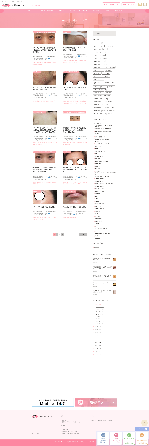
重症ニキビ (103, 113)
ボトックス (97, 166)
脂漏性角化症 (97, 110)
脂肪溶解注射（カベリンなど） (101, 161)
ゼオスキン (76, 60)
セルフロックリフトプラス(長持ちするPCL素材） (104, 83)
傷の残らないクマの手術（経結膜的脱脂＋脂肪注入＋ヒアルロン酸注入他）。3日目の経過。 (74, 130)
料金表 (107, 10)
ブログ (96, 231)
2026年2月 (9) (100, 321)
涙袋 (96, 196)
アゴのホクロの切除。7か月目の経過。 (75, 207)
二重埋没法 (97, 211)
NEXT (83, 234)
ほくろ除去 (96, 10)
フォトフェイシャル (69, 62)
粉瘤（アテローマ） (99, 206)
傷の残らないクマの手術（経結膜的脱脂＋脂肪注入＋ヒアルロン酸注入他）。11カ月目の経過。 (44, 169)
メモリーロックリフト (81, 103)
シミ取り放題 (105, 73)
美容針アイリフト (99, 146)
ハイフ (75, 103)
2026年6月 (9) (100, 311)
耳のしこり (97, 158)
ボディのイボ (36, 144)
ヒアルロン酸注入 (99, 156)
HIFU (68, 100)
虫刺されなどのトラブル (100, 151)
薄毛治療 (96, 113)
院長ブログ (118, 10)
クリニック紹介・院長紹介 (45, 10)
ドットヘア (111, 86)
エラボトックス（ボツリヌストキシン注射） (104, 183)
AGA (95, 43)
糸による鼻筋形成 (98, 104)
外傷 (96, 153)
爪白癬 (96, 213)
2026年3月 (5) (100, 319)
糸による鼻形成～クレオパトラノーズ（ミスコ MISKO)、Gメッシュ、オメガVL (105, 138)
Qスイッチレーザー (70, 60)
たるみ (68, 103)
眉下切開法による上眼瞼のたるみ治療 (103, 131)
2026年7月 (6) (100, 309)
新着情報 (96, 247)
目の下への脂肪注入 (52, 182)
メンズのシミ (76, 62)
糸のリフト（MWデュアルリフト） (70, 71)
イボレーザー (106, 52)
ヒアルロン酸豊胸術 (99, 178)
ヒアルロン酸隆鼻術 (99, 208)
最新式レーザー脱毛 (99, 191)
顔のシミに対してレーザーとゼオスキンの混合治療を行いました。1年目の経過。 (75, 169)
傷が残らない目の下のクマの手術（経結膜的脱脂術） (44, 32)
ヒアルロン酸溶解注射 (99, 186)
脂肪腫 (96, 148)
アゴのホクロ (69, 217)
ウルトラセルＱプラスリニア (101, 67)
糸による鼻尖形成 (107, 101)
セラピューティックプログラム (101, 76)
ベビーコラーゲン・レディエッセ (102, 143)
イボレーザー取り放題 (41, 142)
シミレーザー (46, 100)
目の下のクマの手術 (52, 62)
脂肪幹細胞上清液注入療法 (108, 110)
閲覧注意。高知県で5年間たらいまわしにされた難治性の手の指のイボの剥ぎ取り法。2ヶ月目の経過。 (102, 267)
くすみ (95, 49)
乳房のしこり (98, 216)
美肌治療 (97, 133)
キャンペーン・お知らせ (100, 188)
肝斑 (79, 183)
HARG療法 (100, 43)
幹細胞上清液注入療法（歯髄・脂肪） (103, 233)
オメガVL (112, 67)
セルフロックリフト (99, 79)
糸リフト (107, 104)
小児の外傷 (97, 193)
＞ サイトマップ (36, 433)
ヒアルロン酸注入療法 (99, 181)
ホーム (29, 10)
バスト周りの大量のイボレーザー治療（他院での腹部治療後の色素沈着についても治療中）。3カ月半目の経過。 (44, 130)
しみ (42, 217)
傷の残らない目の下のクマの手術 (43, 62)
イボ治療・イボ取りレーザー (78, 10)
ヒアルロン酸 (102, 89)
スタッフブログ (98, 243)
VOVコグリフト (72, 100)
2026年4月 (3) (100, 316)
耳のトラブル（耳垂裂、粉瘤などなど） (103, 128)
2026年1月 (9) (100, 323)
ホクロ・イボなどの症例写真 (39, 112)
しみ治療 (65, 32)
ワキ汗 (96, 198)
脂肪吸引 (97, 141)
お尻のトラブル (98, 218)
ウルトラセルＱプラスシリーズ (101, 64)
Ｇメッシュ (110, 113)
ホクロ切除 (74, 217)
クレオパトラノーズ (99, 70)
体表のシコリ (98, 163)
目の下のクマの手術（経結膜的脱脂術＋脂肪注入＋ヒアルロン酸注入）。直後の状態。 (44, 50)
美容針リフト (106, 107)
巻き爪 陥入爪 (98, 221)
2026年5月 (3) (100, 314)
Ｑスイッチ (39, 217)
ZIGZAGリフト (78, 100)
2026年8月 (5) (100, 307)
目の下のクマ (103, 98)
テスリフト (72, 103)
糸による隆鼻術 (97, 101)
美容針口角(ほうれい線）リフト (101, 136)
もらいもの (97, 168)
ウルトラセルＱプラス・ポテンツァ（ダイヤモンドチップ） (105, 126)
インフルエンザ (98, 171)
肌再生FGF (97, 226)
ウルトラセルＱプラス (99, 61)
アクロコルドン (97, 52)
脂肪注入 (40, 64)
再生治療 (96, 98)
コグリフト (108, 70)
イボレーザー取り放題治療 (100, 58)
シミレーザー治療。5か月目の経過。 (44, 207)
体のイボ (40, 144)
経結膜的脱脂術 (35, 64)
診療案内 (61, 10)
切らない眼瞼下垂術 (99, 203)
